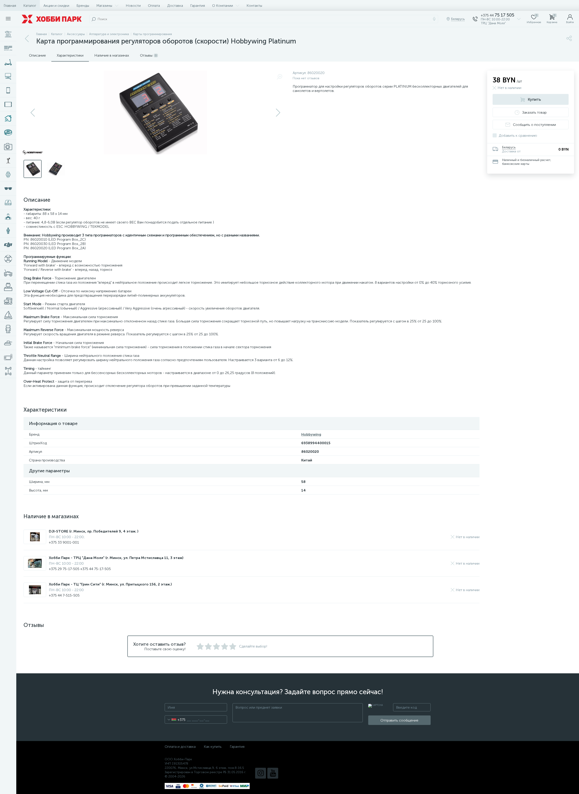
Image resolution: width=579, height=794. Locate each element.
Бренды (82, 5)
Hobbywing (311, 434)
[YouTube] (272, 773)
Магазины (104, 5)
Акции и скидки (56, 5)
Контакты (254, 5)
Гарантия (197, 5)
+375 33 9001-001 (64, 542)
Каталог (29, 5)
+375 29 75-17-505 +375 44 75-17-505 (80, 569)
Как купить (213, 746)
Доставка (175, 5)
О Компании (222, 5)
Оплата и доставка (180, 746)
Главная (10, 5)
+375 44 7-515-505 (64, 595)
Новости (133, 5)
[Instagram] (260, 773)
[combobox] (175, 719)
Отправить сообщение (399, 720)
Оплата (154, 5)
